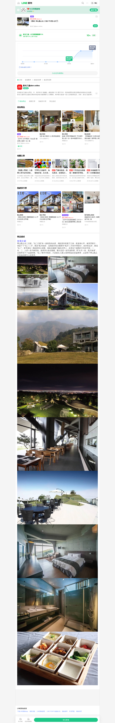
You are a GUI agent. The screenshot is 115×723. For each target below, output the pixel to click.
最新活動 (32, 711)
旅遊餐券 (28, 80)
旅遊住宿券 (37, 80)
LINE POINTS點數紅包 (53, 711)
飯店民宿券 (47, 80)
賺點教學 (64, 711)
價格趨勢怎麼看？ (26, 67)
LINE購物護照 (41, 711)
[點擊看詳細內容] (28, 121)
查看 (93, 35)
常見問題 (72, 711)
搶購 (95, 26)
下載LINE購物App (22, 711)
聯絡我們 (79, 711)
